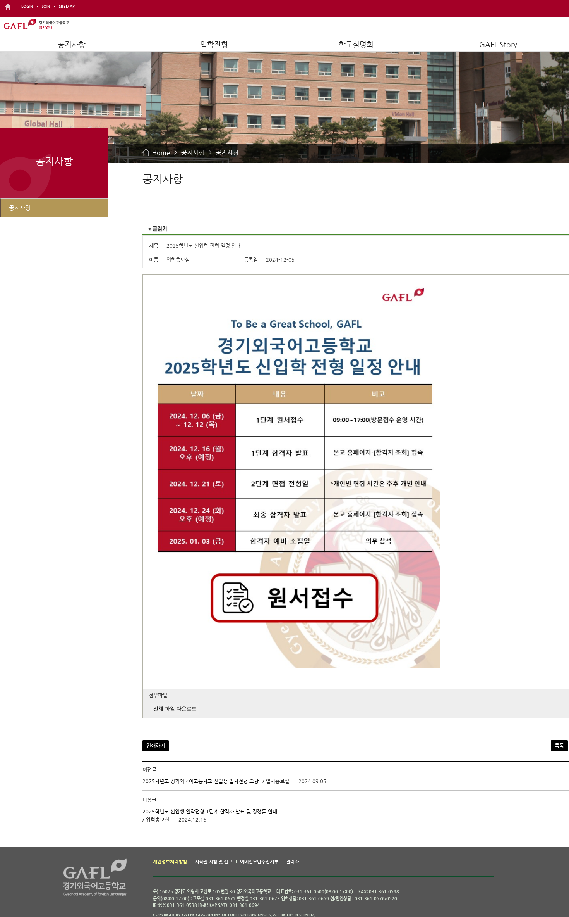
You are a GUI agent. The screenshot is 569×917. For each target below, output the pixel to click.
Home (161, 152)
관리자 (292, 861)
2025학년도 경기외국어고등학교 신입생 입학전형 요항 (200, 781)
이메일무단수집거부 (259, 861)
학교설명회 (356, 44)
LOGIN (27, 6)
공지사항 (72, 44)
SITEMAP (67, 6)
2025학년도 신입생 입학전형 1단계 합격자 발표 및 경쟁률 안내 (209, 811)
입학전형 (214, 44)
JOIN (46, 6)
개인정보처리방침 (170, 861)
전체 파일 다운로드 (175, 708)
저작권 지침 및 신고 (213, 861)
